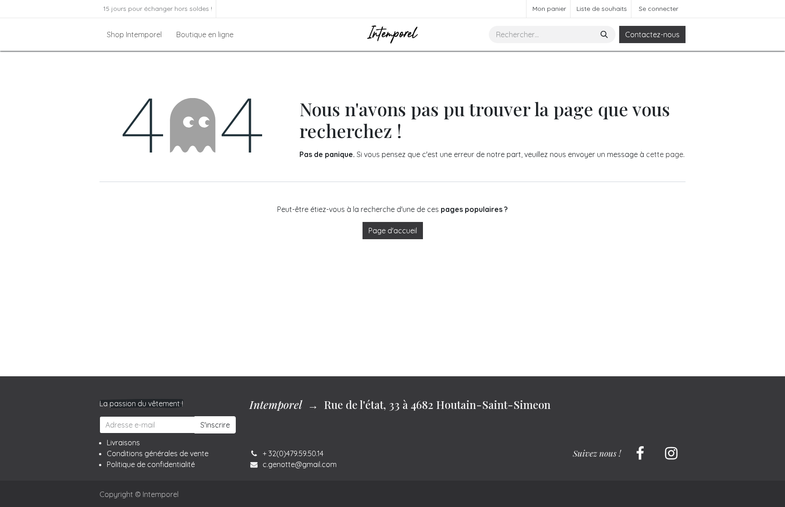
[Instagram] (671, 453)
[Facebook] (640, 453)
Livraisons (123, 442)
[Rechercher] (605, 34)
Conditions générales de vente (158, 453)
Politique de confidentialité (151, 464)
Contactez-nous (652, 34)
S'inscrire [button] (215, 424)
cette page (664, 154)
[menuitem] (134, 34)
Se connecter (658, 9)
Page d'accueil (392, 230)
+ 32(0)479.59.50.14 (293, 453)
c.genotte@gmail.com (300, 464)
